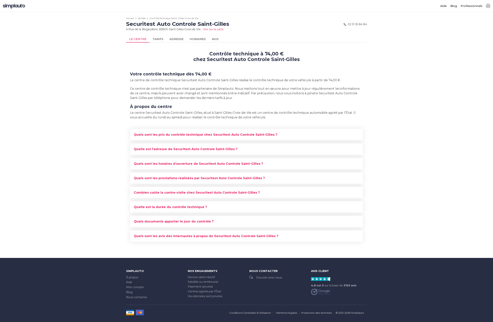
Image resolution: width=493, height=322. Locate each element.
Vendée (142, 18)
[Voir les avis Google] (320, 291)
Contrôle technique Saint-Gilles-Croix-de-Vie (173, 18)
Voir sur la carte (213, 29)
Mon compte (135, 287)
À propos (132, 277)
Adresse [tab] (176, 39)
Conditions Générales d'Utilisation (250, 312)
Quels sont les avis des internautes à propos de (206, 236)
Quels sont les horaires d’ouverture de (198, 164)
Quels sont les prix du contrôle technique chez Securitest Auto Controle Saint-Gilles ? (205, 134)
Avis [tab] (215, 39)
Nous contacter (136, 297)
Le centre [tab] (137, 39)
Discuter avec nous (269, 277)
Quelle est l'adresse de (185, 149)
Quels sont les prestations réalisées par (199, 178)
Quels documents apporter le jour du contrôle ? (174, 221)
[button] (488, 6)
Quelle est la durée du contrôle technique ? (170, 207)
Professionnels (471, 6)
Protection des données (316, 312)
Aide (443, 6)
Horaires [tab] (198, 39)
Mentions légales (286, 312)
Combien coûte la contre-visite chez (197, 192)
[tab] (246, 134)
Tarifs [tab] (158, 39)
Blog (453, 6)
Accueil (130, 18)
